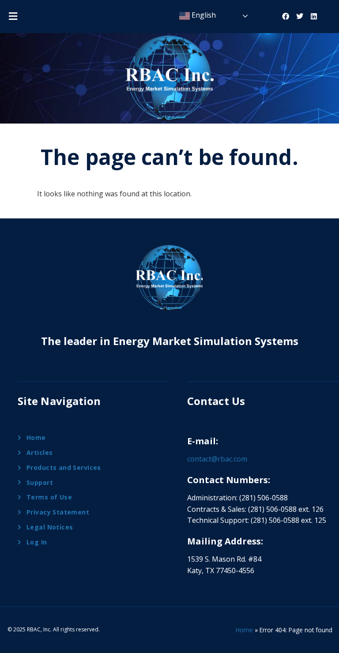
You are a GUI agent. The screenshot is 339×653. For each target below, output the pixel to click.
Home (244, 630)
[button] (12, 16)
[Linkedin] (314, 16)
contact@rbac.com (217, 459)
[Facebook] (286, 16)
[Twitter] (300, 16)
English (203, 15)
